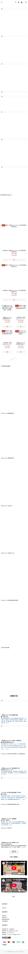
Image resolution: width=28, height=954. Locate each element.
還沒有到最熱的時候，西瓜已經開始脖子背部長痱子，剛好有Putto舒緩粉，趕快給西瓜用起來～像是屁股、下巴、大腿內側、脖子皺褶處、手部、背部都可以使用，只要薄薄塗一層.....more (14, 720)
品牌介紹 (4, 908)
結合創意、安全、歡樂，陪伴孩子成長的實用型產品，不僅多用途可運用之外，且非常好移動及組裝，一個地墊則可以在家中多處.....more (13, 823)
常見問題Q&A (5, 921)
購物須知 (4, 915)
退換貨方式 (4, 917)
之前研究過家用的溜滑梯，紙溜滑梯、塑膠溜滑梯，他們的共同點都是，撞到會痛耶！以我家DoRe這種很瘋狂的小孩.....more (14, 773)
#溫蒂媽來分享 (5, 744)
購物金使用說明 (5, 919)
